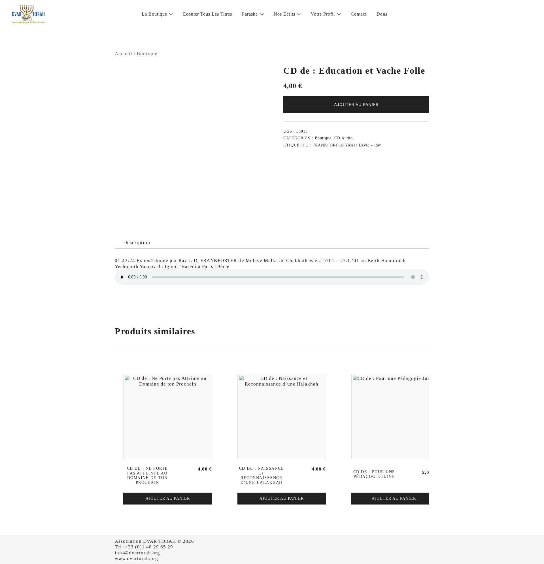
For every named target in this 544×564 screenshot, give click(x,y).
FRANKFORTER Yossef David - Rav (347, 145)
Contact (359, 14)
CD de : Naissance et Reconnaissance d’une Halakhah (261, 475)
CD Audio (343, 138)
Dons (382, 14)
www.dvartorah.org (136, 558)
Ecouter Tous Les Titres (207, 14)
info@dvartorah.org (137, 553)
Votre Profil (323, 14)
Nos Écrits (284, 14)
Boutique (147, 53)
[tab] (137, 243)
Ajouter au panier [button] (168, 498)
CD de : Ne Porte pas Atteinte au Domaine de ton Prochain (147, 475)
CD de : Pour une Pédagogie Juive (374, 474)
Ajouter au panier (356, 104)
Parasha (250, 14)
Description (136, 242)
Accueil (123, 53)
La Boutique (154, 14)
